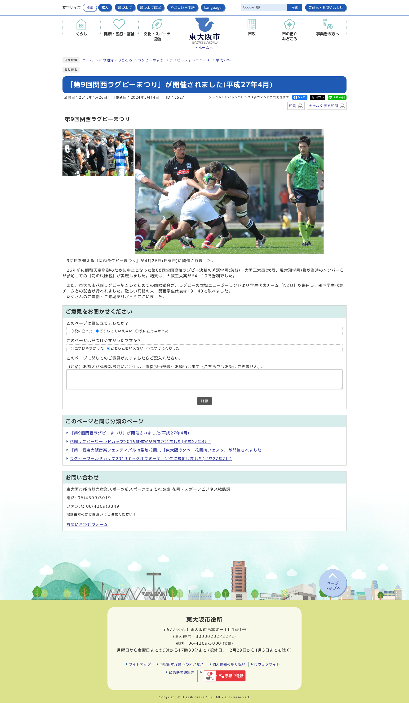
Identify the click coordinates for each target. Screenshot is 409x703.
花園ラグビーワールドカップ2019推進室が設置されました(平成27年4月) (140, 441)
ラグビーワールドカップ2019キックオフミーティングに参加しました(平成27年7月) (151, 459)
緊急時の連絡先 (182, 672)
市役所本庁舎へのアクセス (182, 664)
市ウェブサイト (267, 664)
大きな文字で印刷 (323, 106)
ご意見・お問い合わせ (325, 7)
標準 (89, 7)
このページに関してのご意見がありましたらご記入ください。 (125, 358)
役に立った (84, 331)
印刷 (292, 106)
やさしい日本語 (182, 7)
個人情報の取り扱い (229, 664)
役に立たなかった (154, 331)
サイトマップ (140, 664)
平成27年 (224, 60)
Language (213, 7)
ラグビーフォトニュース (189, 60)
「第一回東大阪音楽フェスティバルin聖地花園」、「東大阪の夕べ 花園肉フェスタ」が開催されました (166, 450)
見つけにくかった (165, 348)
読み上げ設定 (150, 7)
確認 (204, 401)
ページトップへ (333, 585)
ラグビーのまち (151, 60)
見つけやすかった (89, 348)
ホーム (87, 60)
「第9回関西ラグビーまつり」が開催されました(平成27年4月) (130, 433)
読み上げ (125, 7)
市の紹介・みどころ (115, 60)
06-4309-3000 (204, 643)
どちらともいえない (116, 331)
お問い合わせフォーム (87, 524)
